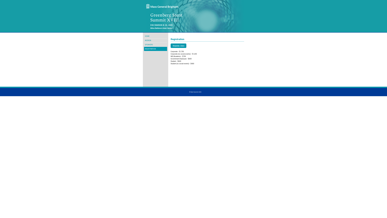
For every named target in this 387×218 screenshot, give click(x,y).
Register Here (178, 46)
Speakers (149, 45)
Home (147, 36)
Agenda (148, 40)
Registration (150, 49)
